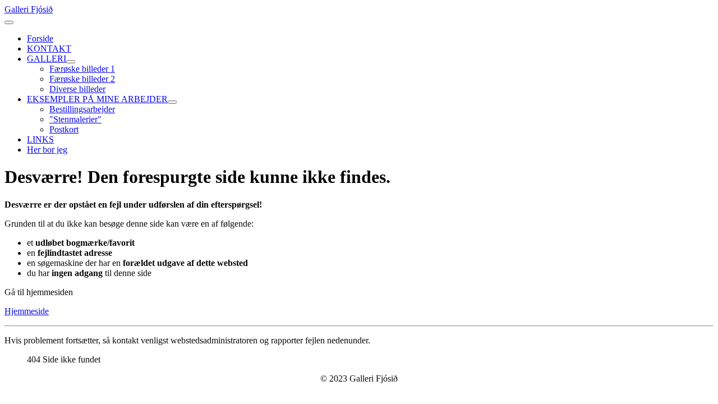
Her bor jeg (47, 149)
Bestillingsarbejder (82, 109)
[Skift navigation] (8, 22)
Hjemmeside (26, 311)
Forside (40, 38)
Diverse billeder (77, 89)
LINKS (40, 139)
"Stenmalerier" (75, 119)
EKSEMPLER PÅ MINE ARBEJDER (97, 99)
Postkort (64, 129)
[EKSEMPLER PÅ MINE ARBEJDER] (172, 102)
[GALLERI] (70, 61)
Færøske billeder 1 (82, 69)
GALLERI (46, 58)
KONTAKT (49, 48)
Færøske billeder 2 (82, 79)
